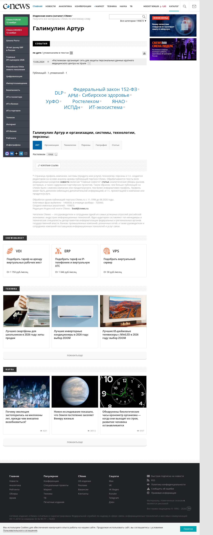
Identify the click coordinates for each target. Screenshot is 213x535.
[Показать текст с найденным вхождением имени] (71, 53)
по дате (37, 52)
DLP (59, 93)
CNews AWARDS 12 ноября (14, 31)
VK (110, 485)
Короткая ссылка (49, 165)
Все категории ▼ (133, 20)
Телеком (10, 117)
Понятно (188, 528)
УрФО (52, 101)
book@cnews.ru (80, 208)
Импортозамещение (16, 83)
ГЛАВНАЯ (37, 6)
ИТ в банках (12, 103)
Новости (13, 481)
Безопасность (13, 90)
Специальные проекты (56, 485)
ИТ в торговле (13, 110)
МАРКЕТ (100, 6)
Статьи (115, 145)
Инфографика (13, 144)
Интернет (11, 124)
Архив (12, 497)
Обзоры (13, 493)
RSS (153, 480)
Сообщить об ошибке (162, 488)
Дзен (111, 502)
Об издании (84, 481)
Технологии (70, 145)
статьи (105, 181)
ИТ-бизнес (11, 131)
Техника (48, 493)
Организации (52, 145)
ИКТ (37, 145)
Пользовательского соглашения (20, 530)
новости (65, 181)
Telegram (114, 497)
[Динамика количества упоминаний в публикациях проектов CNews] (144, 53)
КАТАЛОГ (174, 6)
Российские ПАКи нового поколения (15, 68)
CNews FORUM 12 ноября (13, 21)
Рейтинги (11, 138)
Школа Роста (12, 40)
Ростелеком (85, 101)
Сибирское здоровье (105, 95)
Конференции (51, 481)
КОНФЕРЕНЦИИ (83, 6)
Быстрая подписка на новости (167, 476)
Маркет (48, 489)
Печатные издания (54, 502)
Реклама (82, 485)
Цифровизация (14, 76)
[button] (184, 6)
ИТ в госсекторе (14, 96)
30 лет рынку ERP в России (14, 49)
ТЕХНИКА (112, 6)
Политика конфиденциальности (168, 484)
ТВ (131, 6)
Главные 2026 (15, 58)
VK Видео (114, 489)
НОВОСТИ (51, 6)
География (101, 145)
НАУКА (123, 6)
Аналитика (65, 6)
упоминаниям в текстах (56, 52)
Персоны (85, 145)
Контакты (83, 493)
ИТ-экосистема (106, 107)
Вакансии (83, 489)
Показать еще (75, 355)
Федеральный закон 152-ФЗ (105, 89)
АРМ (73, 95)
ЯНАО (118, 101)
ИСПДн (72, 107)
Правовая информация (163, 492)
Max (111, 481)
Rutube (113, 493)
